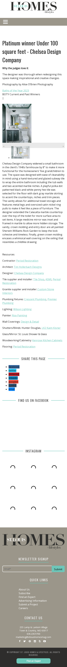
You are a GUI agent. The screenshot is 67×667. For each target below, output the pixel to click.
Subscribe (24, 593)
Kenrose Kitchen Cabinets (47, 340)
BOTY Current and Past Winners (21, 94)
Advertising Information (33, 600)
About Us (24, 589)
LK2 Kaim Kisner (51, 328)
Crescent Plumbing (35, 299)
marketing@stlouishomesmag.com (33, 637)
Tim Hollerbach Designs (28, 267)
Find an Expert (27, 597)
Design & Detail (30, 321)
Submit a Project (28, 604)
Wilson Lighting (22, 309)
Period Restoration (27, 260)
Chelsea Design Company (29, 273)
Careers (23, 608)
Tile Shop (38, 279)
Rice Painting (19, 315)
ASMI (48, 279)
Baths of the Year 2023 (15, 90)
